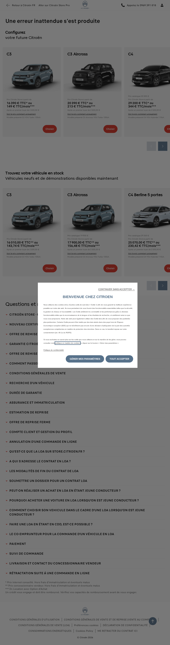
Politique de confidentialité (53, 350)
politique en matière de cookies (67, 343)
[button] (116, 289)
